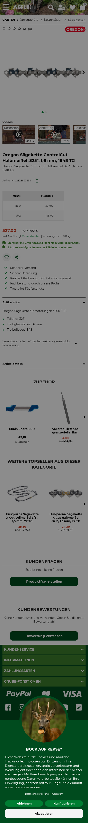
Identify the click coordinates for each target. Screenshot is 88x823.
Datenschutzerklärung (37, 794)
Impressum (57, 794)
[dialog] (44, 411)
